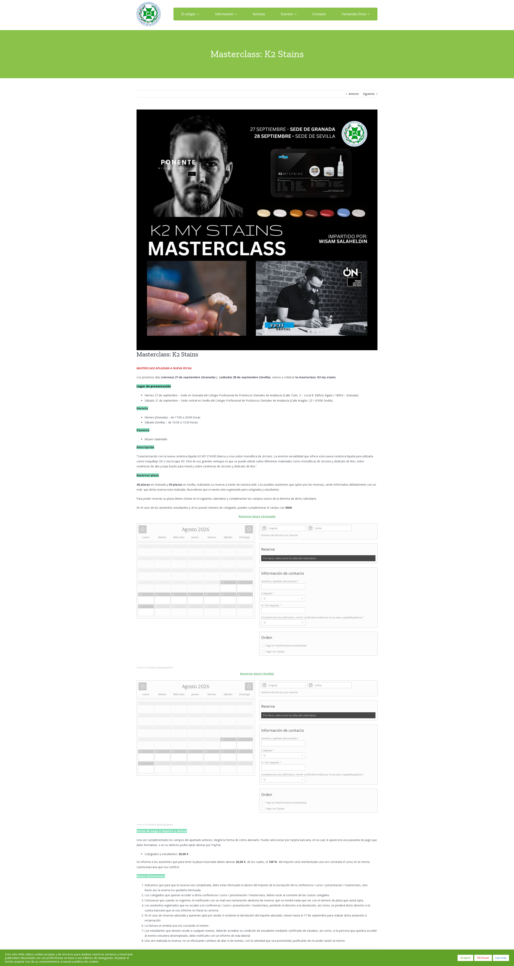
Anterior (354, 94)
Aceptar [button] (465, 958)
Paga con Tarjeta (275, 651)
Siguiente (369, 94)
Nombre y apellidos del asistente (280, 581)
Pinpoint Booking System (160, 667)
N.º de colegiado (271, 605)
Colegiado (267, 593)
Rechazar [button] (483, 958)
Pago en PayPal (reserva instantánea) (286, 645)
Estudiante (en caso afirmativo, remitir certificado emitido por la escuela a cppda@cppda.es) (312, 617)
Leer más (501, 958)
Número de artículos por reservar (279, 535)
